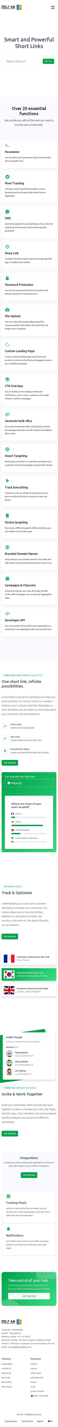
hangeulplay (7, 1364)
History (34, 1364)
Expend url (6, 1373)
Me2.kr (33, 1382)
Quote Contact (37, 1391)
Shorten (48, 61)
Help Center (36, 1373)
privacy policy (11, 1421)
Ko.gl (33, 1387)
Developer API (37, 1377)
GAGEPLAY (6, 1368)
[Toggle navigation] (52, 7)
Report (40, 1421)
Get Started (10, 762)
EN (51, 1421)
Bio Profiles (7, 1382)
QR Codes (6, 1377)
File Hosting (7, 1387)
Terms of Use (27, 1421)
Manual (34, 1368)
